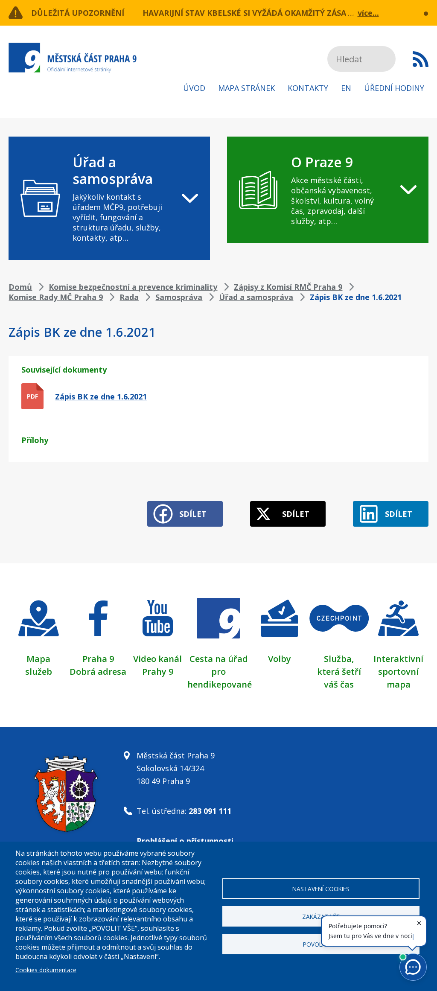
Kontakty (308, 88)
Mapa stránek (246, 88)
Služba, (339, 659)
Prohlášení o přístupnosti (185, 841)
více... (368, 13)
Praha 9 (98, 659)
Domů (20, 287)
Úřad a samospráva (256, 297)
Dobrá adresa (98, 671)
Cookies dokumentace (45, 970)
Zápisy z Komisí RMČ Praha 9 (288, 287)
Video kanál (157, 659)
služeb (38, 671)
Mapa (38, 659)
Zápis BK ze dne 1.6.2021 (101, 396)
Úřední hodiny (394, 88)
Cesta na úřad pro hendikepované (219, 671)
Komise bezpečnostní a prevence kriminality (133, 287)
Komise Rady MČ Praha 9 (56, 297)
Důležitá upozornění (77, 13)
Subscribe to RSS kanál (420, 59)
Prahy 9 (157, 671)
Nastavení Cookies (321, 889)
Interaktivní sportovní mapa (398, 671)
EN (346, 88)
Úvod (194, 88)
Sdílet (193, 514)
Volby (279, 659)
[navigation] (109, 198)
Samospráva (178, 297)
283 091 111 (210, 811)
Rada (129, 297)
